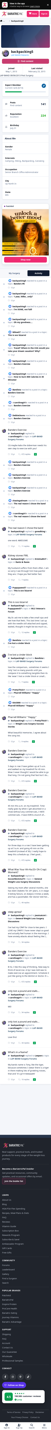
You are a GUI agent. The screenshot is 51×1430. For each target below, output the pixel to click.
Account (6, 1343)
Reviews (6, 1221)
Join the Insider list (14, 1181)
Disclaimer (39, 1412)
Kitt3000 (16, 702)
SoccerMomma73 (16, 878)
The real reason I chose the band (30, 503)
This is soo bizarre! (17, 335)
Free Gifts (6, 1252)
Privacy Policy (27, 1412)
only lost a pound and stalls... (24, 991)
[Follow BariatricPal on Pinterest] (20, 1377)
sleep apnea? (15, 911)
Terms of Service (13, 1412)
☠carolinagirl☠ (19, 402)
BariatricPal (7, 1299)
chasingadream (19, 500)
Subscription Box (10, 1230)
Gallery (5, 1274)
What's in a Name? (18, 1052)
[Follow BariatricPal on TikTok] (28, 1377)
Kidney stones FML (18, 555)
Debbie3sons (18, 415)
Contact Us (7, 1347)
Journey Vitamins (10, 1317)
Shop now (25, 259)
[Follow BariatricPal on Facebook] (5, 1377)
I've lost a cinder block (19, 643)
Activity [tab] (38, 273)
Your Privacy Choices (19, 1417)
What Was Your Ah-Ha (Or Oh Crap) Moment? (27, 871)
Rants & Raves (22, 562)
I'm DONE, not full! (23, 309)
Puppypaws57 (19, 587)
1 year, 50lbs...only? (23, 296)
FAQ (4, 1217)
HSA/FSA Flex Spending (13, 1208)
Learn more (5, 5)
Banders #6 (19, 283)
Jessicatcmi (40, 915)
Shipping (6, 1334)
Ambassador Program (13, 1243)
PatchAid (6, 1295)
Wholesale (7, 1356)
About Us (6, 1199)
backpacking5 (19, 280)
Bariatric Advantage (11, 1321)
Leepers (38, 1055)
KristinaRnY (40, 559)
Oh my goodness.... (23, 322)
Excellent (14, 116)
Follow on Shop (16, 1385)
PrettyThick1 (18, 689)
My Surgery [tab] (14, 273)
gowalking (40, 531)
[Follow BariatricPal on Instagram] (13, 1377)
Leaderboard (8, 1269)
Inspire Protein (9, 1304)
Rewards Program (11, 1235)
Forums (6, 1265)
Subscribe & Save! (10, 1239)
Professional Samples (12, 1360)
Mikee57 (16, 332)
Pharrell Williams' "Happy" (27, 692)
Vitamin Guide (9, 1226)
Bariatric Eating (9, 1312)
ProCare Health (9, 1308)
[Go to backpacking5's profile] (4, 431)
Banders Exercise (22, 364)
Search (5, 1282)
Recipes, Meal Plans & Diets (15, 1213)
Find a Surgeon (9, 1278)
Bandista (16, 389)
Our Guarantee (9, 1351)
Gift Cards (7, 1248)
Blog (4, 1204)
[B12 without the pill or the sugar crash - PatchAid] (25, 232)
